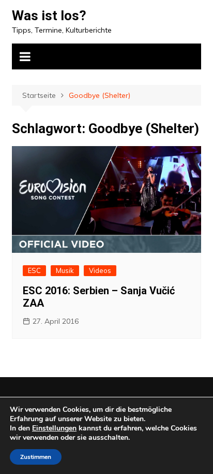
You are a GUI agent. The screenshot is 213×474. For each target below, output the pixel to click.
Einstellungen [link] (54, 428)
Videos (100, 270)
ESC (34, 270)
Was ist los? (49, 15)
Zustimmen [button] (35, 457)
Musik (65, 270)
